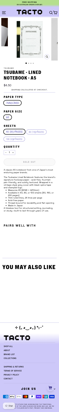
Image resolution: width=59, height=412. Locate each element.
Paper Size (13, 111)
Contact (8, 379)
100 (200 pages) (14, 139)
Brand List (9, 354)
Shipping (15, 90)
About (7, 350)
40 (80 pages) (14, 132)
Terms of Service (13, 371)
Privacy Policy (11, 375)
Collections (10, 358)
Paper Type (13, 97)
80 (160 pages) (36, 132)
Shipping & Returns (14, 367)
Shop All (8, 346)
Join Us (28, 388)
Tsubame (9, 68)
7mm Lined (12, 103)
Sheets (10, 126)
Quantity (12, 147)
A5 (7, 117)
